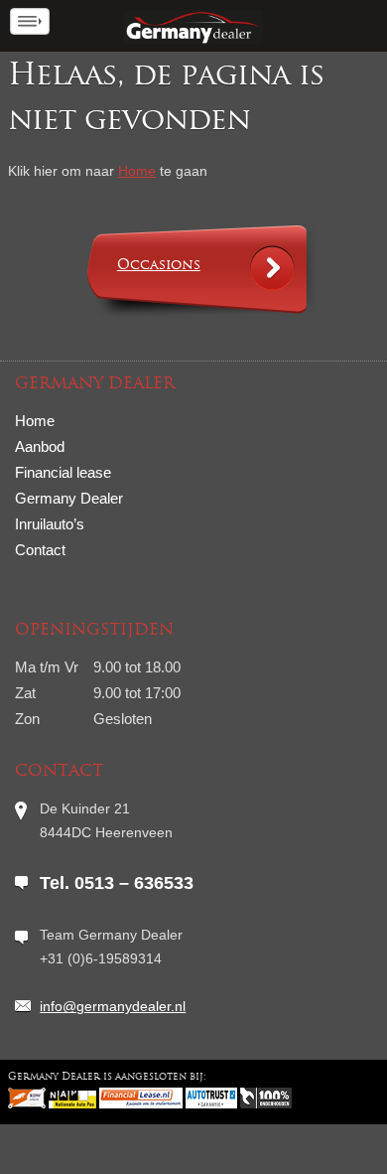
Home (137, 171)
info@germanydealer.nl (113, 1006)
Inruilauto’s (49, 523)
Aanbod (39, 446)
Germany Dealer (69, 498)
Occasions (158, 265)
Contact (40, 549)
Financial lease (63, 472)
